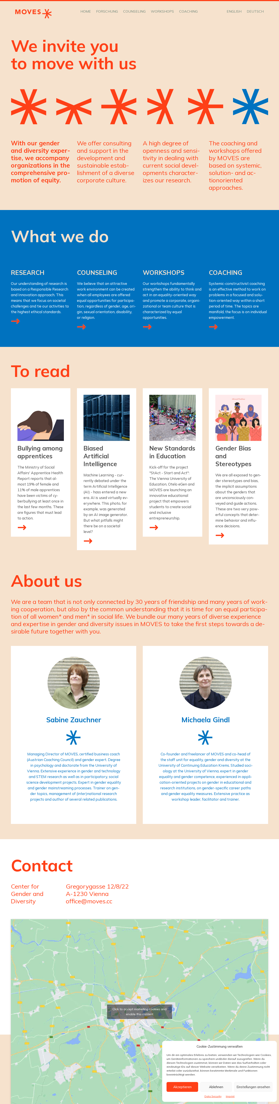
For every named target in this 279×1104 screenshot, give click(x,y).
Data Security (212, 1096)
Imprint (230, 1096)
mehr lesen (21, 527)
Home (85, 11)
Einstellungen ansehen (253, 1087)
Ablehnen (216, 1087)
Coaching (188, 11)
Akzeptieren (182, 1087)
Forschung (107, 11)
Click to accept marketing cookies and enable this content (139, 1011)
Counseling (134, 11)
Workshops (162, 11)
